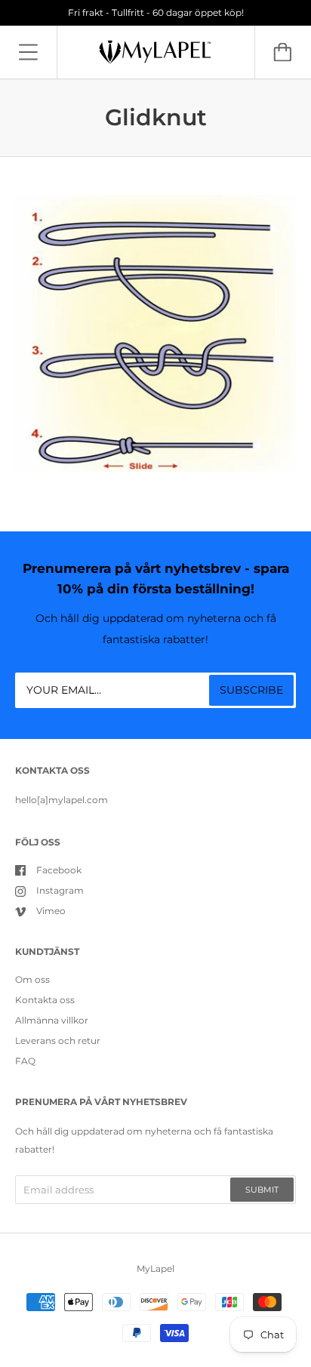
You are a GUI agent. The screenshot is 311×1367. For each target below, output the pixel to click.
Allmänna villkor (51, 1020)
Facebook (59, 870)
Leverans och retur (57, 1040)
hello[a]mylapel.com (61, 799)
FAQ (25, 1061)
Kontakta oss (45, 999)
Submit (262, 1189)
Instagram (60, 890)
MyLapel (155, 1268)
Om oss (32, 979)
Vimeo (51, 910)
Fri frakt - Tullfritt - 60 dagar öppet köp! (156, 12)
